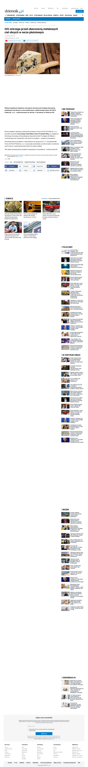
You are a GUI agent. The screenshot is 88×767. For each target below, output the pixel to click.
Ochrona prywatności (45, 762)
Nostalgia (15, 22)
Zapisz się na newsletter (32, 40)
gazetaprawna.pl (74, 8)
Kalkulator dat (75, 747)
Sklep (81, 8)
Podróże (24, 757)
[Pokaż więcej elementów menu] (82, 15)
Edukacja (39, 750)
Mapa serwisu (57, 762)
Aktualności (16, 18)
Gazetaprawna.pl (8, 748)
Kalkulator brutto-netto (77, 755)
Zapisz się (44, 733)
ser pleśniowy (41, 162)
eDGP (6, 750)
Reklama (22, 762)
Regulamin (35, 762)
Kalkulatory (75, 744)
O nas (15, 762)
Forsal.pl (6, 752)
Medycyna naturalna (57, 752)
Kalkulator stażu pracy (77, 750)
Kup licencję (19, 156)
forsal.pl (43, 8)
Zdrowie (8, 18)
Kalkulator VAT (75, 752)
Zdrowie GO (21, 22)
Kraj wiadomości (54, 198)
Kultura (38, 758)
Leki (54, 750)
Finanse (55, 748)
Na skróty (7, 744)
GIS (11, 162)
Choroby (55, 753)
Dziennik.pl (25, 744)
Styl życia (55, 757)
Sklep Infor (7, 757)
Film (38, 755)
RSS (79, 762)
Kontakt (10, 762)
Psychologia (56, 755)
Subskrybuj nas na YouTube (14, 40)
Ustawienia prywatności (69, 762)
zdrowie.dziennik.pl (13, 25)
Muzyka (39, 757)
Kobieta (38, 747)
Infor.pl (6, 747)
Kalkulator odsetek (76, 753)
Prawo (54, 747)
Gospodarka (24, 750)
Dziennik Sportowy (41, 22)
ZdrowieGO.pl (65, 8)
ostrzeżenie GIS (18, 162)
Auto (23, 747)
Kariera (28, 762)
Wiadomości (24, 752)
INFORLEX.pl (50, 8)
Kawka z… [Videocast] (31, 22)
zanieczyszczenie (30, 162)
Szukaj (81, 11)
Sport (23, 753)
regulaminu (45, 729)
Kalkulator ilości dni (76, 748)
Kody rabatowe (40, 748)
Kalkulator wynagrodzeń (77, 757)
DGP (58, 8)
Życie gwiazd (40, 753)
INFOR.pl (36, 8)
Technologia (24, 748)
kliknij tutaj (52, 738)
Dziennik (6, 25)
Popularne (44, 198)
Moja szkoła (39, 752)
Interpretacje (7, 755)
